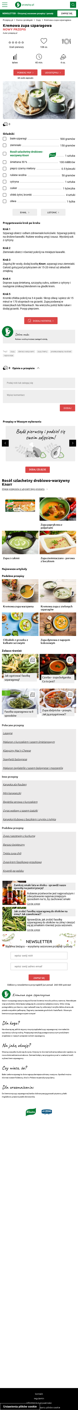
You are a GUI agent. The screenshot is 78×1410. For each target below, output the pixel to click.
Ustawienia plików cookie (20, 1406)
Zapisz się (39, 978)
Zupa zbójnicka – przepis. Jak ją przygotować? (57, 712)
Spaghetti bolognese (15, 759)
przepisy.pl (12, 33)
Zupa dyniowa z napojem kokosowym (55, 641)
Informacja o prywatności (39, 1402)
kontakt (39, 1393)
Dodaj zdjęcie (37, 469)
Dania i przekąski (24, 20)
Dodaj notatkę (42, 320)
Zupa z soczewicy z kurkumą (19, 835)
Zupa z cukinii (11, 558)
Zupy (38, 20)
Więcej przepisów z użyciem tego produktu (23, 489)
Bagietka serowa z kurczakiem (20, 801)
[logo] (24, 5)
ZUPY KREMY (42, 351)
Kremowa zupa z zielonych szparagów (57, 608)
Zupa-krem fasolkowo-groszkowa (22, 862)
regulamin (39, 1398)
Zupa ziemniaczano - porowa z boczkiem (58, 560)
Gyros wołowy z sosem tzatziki (20, 810)
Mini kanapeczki (12, 793)
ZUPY (13, 351)
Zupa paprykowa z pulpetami (51, 526)
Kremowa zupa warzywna (18, 606)
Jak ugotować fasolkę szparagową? (17, 677)
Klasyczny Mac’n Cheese (17, 750)
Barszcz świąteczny (14, 844)
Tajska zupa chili (12, 853)
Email (23, 212)
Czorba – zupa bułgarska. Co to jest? (56, 679)
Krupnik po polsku (13, 870)
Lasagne (7, 733)
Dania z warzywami (26, 351)
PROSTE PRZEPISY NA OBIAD (61, 351)
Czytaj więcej (33, 904)
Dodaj (67, 407)
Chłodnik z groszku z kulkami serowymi (15, 641)
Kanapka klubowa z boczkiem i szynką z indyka (29, 819)
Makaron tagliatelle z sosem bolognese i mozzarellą (33, 768)
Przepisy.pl (8, 20)
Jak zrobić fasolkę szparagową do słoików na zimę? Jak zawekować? (40, 912)
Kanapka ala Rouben (15, 784)
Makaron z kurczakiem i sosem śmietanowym (29, 741)
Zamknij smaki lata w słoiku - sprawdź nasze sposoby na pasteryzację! (40, 886)
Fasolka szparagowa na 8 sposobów (19, 713)
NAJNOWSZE (8, 355)
